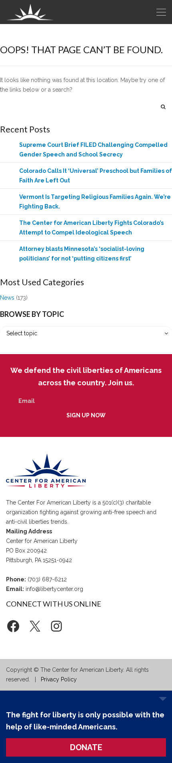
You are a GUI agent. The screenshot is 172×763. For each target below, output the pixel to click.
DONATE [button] (86, 747)
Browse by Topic (32, 314)
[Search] (163, 106)
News (7, 297)
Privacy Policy (59, 679)
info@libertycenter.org (54, 589)
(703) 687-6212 (47, 579)
